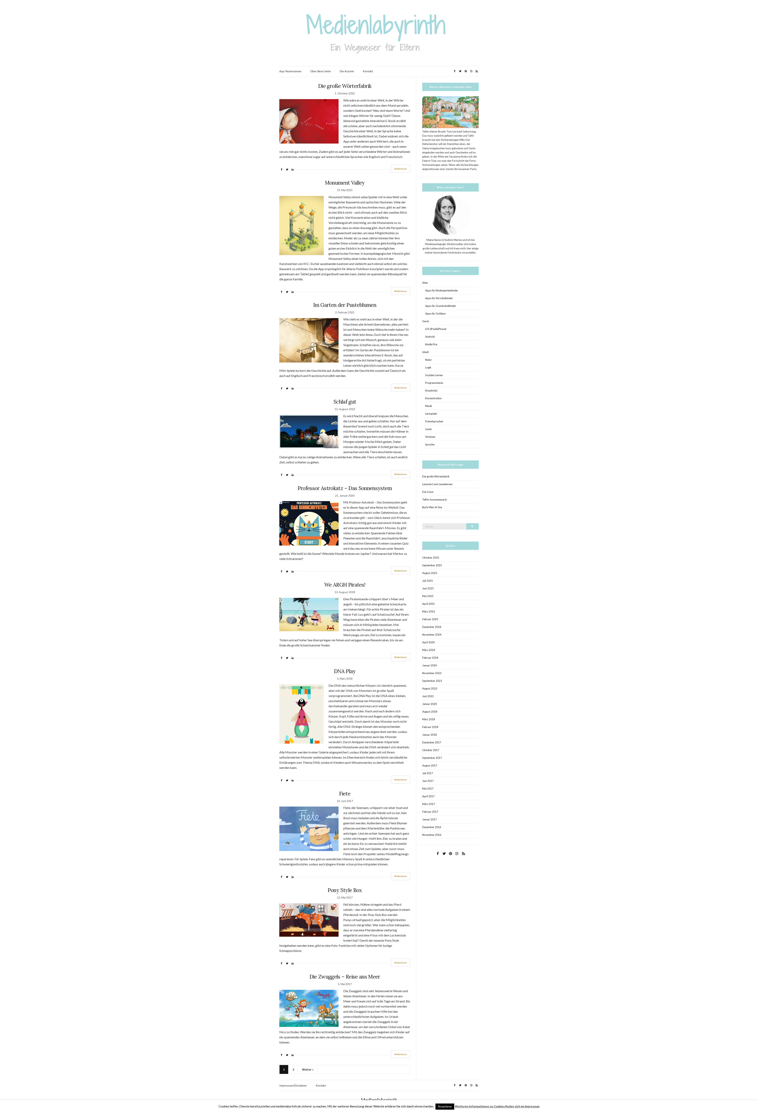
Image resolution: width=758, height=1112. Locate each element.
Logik (428, 367)
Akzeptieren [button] (445, 1106)
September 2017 (432, 757)
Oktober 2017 (430, 750)
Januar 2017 (429, 819)
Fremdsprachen (434, 421)
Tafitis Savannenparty (434, 499)
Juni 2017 (428, 780)
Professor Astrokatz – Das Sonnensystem (345, 488)
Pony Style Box (345, 890)
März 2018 (428, 719)
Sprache (429, 444)
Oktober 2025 (430, 557)
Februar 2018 (430, 727)
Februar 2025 (430, 619)
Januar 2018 (429, 734)
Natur (428, 359)
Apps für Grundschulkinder (440, 305)
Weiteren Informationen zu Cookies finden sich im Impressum (497, 1106)
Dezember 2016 (431, 827)
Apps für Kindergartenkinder (441, 290)
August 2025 (429, 573)
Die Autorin (347, 71)
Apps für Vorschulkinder (439, 298)
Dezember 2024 (431, 626)
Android (430, 336)
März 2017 (428, 804)
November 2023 (431, 673)
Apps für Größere (435, 313)
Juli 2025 (427, 580)
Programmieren (434, 382)
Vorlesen (430, 436)
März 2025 (428, 611)
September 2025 (432, 565)
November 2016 (431, 834)
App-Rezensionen (290, 71)
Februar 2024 (430, 657)
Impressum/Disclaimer (293, 1085)
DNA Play (345, 671)
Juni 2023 (428, 696)
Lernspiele (431, 413)
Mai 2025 (427, 596)
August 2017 (429, 765)
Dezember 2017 (431, 742)
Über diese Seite (320, 71)
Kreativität (431, 390)
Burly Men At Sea (432, 507)
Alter (425, 282)
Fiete (344, 793)
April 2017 (428, 796)
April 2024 (428, 642)
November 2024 (431, 634)
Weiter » (307, 1069)
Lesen (428, 429)
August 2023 (429, 688)
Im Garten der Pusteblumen (344, 305)
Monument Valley (345, 182)
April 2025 (428, 603)
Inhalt (425, 352)
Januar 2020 (429, 703)
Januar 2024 (429, 665)
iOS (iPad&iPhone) (435, 329)
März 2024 (428, 650)
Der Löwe (427, 491)
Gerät (425, 321)
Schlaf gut (344, 401)
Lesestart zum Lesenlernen (437, 484)
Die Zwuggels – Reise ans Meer (345, 976)
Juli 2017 (427, 773)
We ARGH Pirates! (345, 584)
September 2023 (432, 680)
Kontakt (368, 71)
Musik (428, 406)
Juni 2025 (428, 588)
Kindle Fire (431, 344)
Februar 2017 (430, 811)
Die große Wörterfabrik (344, 86)
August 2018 (429, 711)
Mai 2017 (427, 788)
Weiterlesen (400, 168)
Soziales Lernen (434, 375)
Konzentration (433, 398)
